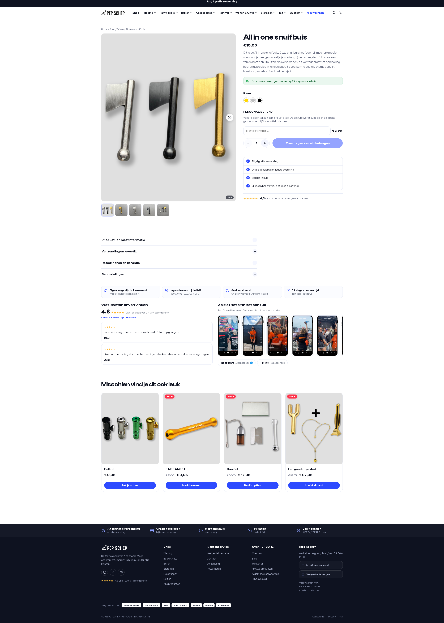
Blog (254, 558)
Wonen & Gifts (244, 12)
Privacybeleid (259, 578)
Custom (295, 12)
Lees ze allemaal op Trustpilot (118, 317)
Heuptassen (170, 573)
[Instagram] (104, 572)
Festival (224, 12)
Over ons (257, 553)
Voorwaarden (318, 616)
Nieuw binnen (315, 12)
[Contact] (121, 572)
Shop (135, 12)
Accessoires (204, 12)
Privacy (332, 616)
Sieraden (266, 12)
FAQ (341, 616)
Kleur (247, 93)
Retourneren (214, 568)
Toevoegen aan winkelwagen (308, 143)
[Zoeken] (334, 13)
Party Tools (167, 12)
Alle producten (172, 583)
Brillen (185, 12)
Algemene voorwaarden (265, 573)
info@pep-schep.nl (317, 564)
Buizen (120, 29)
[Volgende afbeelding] (229, 117)
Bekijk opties (130, 485)
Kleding (148, 12)
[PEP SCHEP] (113, 12)
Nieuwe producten (262, 568)
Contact (211, 558)
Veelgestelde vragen (218, 553)
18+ (281, 12)
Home (104, 29)
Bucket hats (170, 558)
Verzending (213, 563)
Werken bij (257, 563)
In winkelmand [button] (191, 485)
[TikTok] (113, 572)
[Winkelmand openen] (341, 12)
